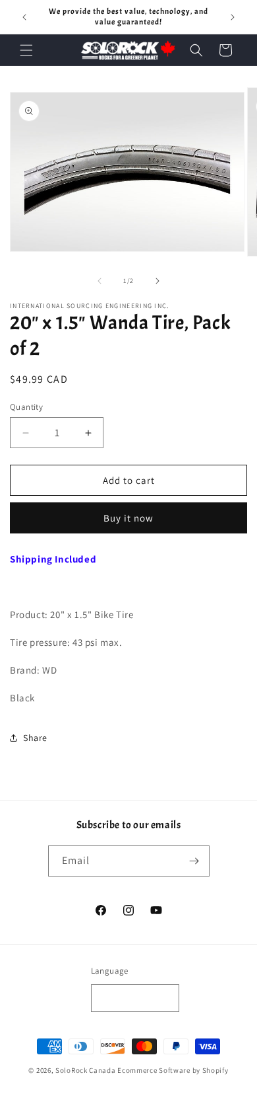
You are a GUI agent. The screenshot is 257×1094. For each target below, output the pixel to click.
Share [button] (35, 738)
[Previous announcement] (24, 17)
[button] (26, 50)
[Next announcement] (232, 17)
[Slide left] (99, 280)
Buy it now (128, 518)
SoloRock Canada (85, 1070)
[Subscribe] (194, 861)
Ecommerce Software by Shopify (172, 1070)
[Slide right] (157, 280)
